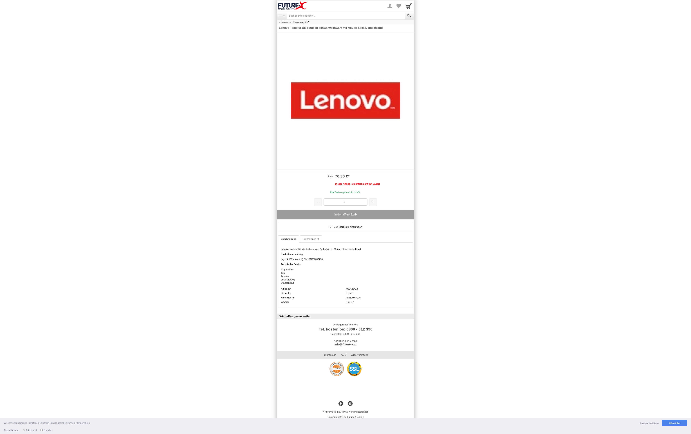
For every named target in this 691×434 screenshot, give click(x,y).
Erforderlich (31, 430)
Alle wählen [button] (674, 423)
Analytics (48, 430)
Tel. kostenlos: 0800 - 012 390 (345, 329)
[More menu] (390, 6)
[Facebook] (341, 403)
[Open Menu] (282, 15)
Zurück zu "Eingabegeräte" (295, 22)
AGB (343, 354)
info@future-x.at (345, 344)
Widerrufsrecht (359, 354)
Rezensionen (310, 239)
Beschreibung (288, 239)
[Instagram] (350, 403)
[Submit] (409, 15)
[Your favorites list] (399, 6)
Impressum (330, 354)
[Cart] (409, 6)
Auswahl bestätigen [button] (649, 423)
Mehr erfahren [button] (83, 423)
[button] (345, 227)
